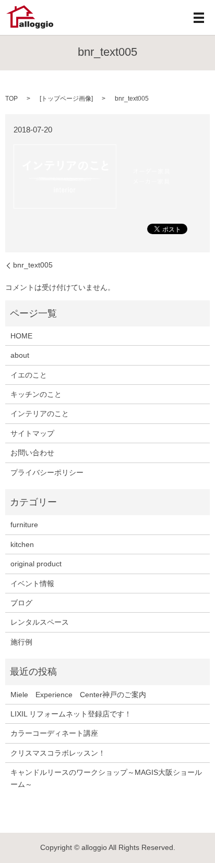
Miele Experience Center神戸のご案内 (78, 694)
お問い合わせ (32, 452)
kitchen (22, 544)
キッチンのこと (36, 394)
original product (36, 564)
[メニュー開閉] (199, 18)
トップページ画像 (66, 98)
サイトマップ (32, 433)
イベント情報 (32, 583)
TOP (11, 98)
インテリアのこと (39, 413)
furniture (24, 524)
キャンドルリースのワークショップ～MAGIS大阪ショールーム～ (106, 778)
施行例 (21, 642)
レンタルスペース (39, 622)
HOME (21, 336)
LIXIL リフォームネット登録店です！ (71, 714)
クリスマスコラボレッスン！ (57, 753)
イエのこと (28, 375)
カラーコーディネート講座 (54, 733)
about (19, 355)
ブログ (21, 603)
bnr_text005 (33, 265)
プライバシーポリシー (46, 472)
